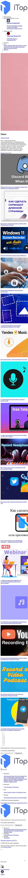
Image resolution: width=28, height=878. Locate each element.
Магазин (6, 49)
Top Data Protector (18, 830)
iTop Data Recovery (9, 830)
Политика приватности (17, 803)
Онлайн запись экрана (13, 777)
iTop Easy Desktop (19, 776)
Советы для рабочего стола (19, 792)
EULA (25, 803)
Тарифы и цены (12, 781)
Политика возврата (6, 803)
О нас (5, 787)
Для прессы (16, 787)
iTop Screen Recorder (9, 776)
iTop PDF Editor (13, 779)
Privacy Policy (7, 847)
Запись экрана (7, 792)
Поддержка (7, 797)
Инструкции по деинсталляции (18, 797)
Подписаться (19, 753)
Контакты (9, 787)
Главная (3, 153)
